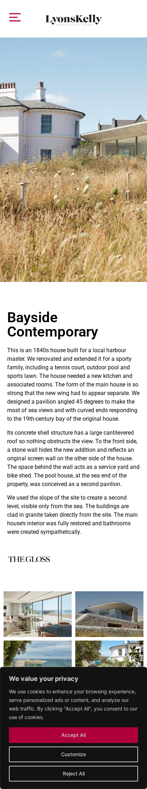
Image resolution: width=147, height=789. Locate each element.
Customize (73, 754)
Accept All (73, 735)
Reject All (74, 773)
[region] (73, 728)
